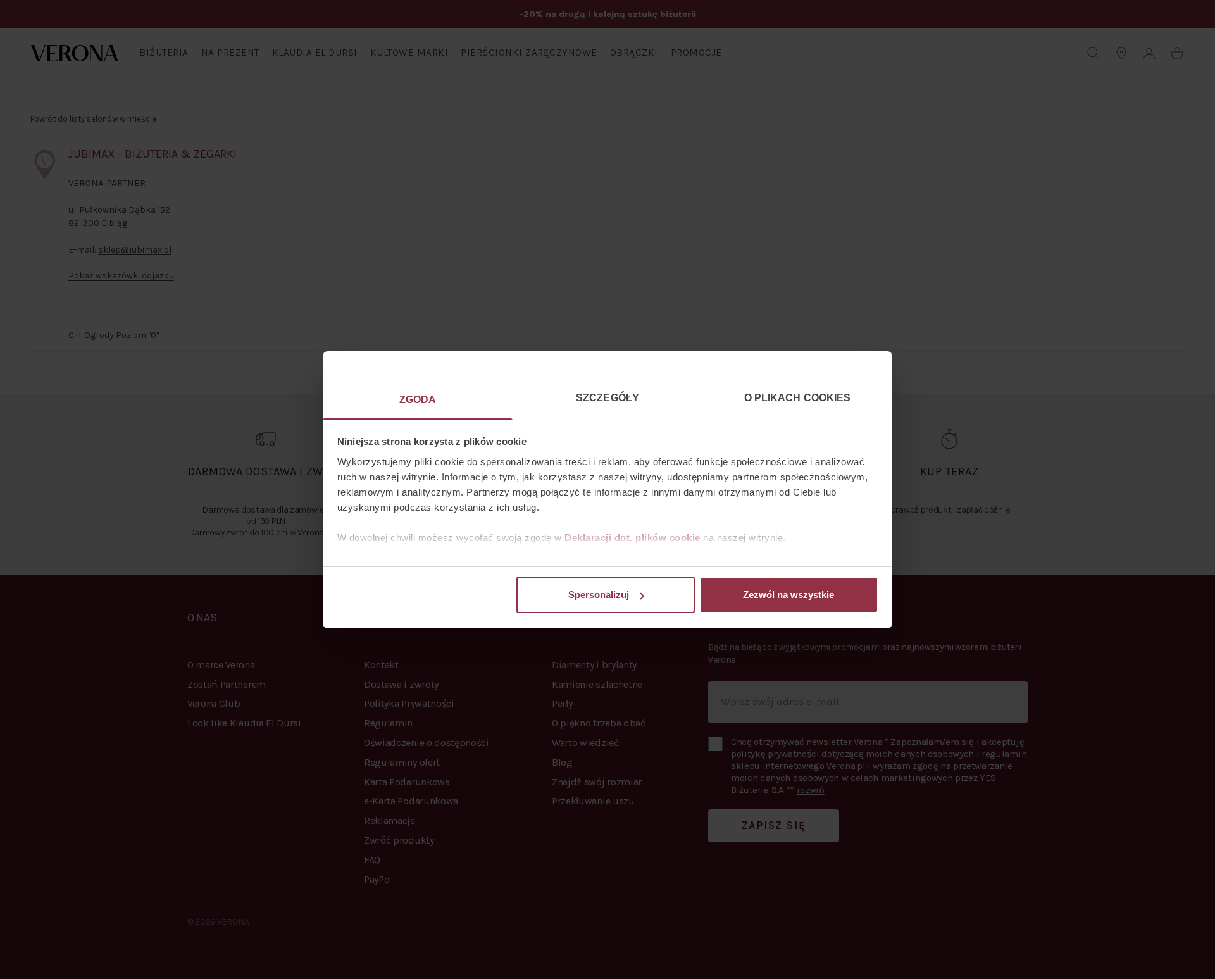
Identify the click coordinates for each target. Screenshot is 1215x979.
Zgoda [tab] (418, 399)
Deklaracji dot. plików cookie (632, 537)
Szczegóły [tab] (607, 397)
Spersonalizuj (598, 594)
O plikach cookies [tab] (797, 397)
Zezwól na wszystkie (788, 594)
